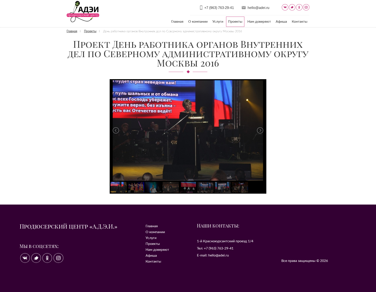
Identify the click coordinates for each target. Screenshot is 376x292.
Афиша (281, 21)
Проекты (235, 21)
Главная (177, 21)
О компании (198, 21)
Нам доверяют (259, 21)
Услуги (217, 21)
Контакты (299, 21)
